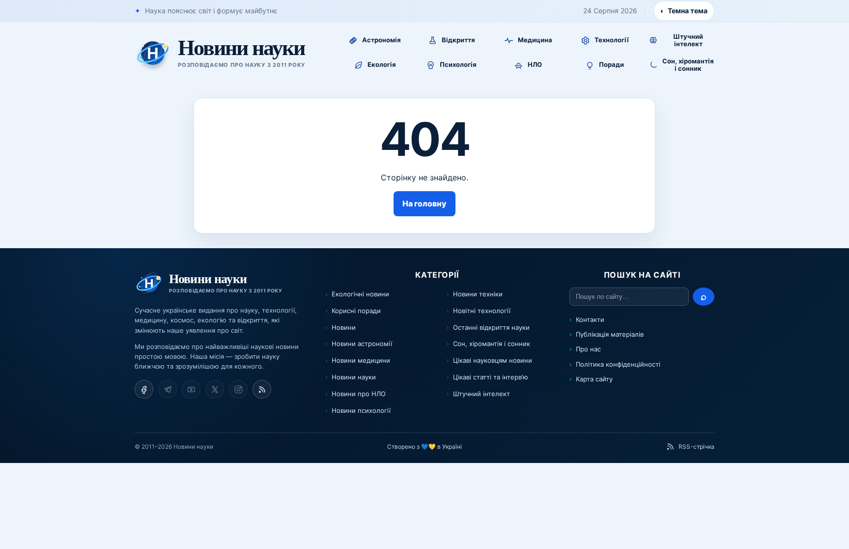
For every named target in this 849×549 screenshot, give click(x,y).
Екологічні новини (360, 294)
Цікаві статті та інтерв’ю (490, 377)
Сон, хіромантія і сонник (491, 343)
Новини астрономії (362, 343)
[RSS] (262, 389)
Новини (344, 327)
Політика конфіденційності (618, 364)
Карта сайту (594, 379)
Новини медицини (361, 360)
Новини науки (354, 377)
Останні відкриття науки (491, 327)
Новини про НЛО (359, 394)
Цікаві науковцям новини (492, 360)
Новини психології (361, 410)
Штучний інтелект (481, 394)
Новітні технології (481, 311)
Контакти (590, 319)
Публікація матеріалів (610, 334)
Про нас (588, 349)
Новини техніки (478, 294)
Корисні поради (356, 311)
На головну (424, 203)
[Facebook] (144, 389)
